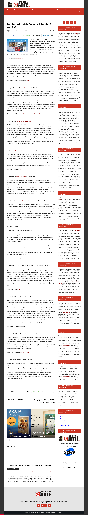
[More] (52, 35)
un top (76, 33)
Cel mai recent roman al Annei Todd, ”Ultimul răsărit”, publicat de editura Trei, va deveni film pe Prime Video (19, 435)
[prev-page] (8, 440)
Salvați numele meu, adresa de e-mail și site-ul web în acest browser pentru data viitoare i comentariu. (31, 465)
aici (28, 80)
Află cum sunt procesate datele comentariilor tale (42, 471)
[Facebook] (64, 22)
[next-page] (10, 440)
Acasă (8, 18)
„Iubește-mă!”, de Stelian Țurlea (15, 399)
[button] (79, 11)
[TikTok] (71, 22)
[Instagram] (67, 22)
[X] (75, 22)
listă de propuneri (66, 312)
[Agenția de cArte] (8, 31)
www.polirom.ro (19, 58)
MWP (62, 512)
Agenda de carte (14, 18)
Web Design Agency (55, 512)
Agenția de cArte (15, 30)
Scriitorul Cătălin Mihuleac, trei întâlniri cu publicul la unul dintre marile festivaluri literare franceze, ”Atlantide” (44, 401)
